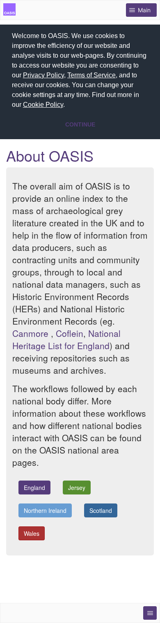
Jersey (76, 487)
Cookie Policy (43, 104)
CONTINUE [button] (80, 124)
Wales (31, 533)
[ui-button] (150, 613)
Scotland (100, 510)
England (34, 487)
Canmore (30, 333)
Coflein (69, 333)
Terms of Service (91, 75)
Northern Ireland (45, 510)
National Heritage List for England (66, 339)
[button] (67, 105)
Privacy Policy (43, 75)
